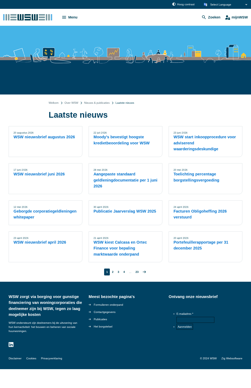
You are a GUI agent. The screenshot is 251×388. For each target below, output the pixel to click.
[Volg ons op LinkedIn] (11, 345)
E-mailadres (183, 313)
